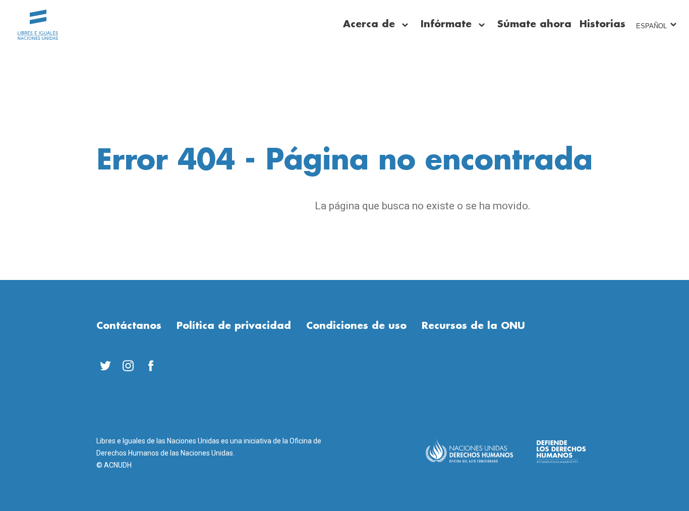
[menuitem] (105, 365)
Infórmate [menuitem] (446, 24)
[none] (405, 25)
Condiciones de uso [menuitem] (356, 325)
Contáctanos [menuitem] (128, 325)
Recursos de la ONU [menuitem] (473, 325)
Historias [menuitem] (602, 24)
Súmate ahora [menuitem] (534, 24)
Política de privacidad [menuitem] (234, 325)
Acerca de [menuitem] (369, 24)
